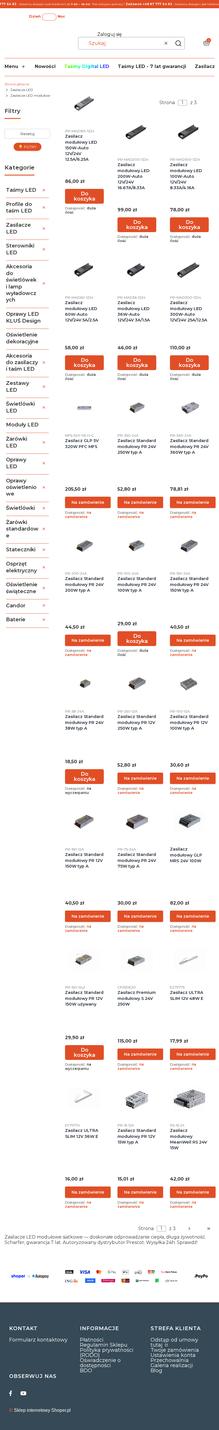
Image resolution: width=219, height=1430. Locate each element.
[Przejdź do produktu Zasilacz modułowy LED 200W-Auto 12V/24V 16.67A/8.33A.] (137, 132)
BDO (86, 1370)
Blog (156, 1370)
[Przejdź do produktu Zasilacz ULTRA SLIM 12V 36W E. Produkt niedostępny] (84, 1097)
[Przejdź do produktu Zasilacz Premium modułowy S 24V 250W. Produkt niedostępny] (137, 959)
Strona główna (17, 84)
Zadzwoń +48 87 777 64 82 (142, 4)
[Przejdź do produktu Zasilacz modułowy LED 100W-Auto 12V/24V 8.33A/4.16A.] (189, 132)
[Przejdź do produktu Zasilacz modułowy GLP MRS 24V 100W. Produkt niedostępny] (189, 821)
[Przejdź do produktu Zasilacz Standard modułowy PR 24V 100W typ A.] (137, 545)
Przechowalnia (170, 1360)
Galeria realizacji (172, 1365)
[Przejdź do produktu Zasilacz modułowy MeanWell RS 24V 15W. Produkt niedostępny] (189, 1099)
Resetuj (28, 133)
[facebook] (12, 1393)
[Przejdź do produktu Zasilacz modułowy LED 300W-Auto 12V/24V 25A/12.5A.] (189, 269)
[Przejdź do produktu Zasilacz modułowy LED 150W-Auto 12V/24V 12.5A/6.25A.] (84, 103)
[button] (178, 43)
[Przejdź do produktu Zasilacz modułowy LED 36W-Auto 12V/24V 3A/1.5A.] (137, 269)
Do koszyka (84, 196)
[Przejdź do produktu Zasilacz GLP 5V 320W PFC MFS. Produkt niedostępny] (84, 407)
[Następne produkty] (189, 1228)
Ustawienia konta (173, 1355)
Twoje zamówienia (175, 1350)
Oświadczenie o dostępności (100, 1363)
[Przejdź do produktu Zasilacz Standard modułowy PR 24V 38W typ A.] (84, 683)
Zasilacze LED (21, 90)
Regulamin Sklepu (103, 1345)
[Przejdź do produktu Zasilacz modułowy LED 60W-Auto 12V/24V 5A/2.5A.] (84, 269)
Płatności (92, 1340)
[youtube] (23, 1393)
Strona (167, 102)
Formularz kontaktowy (38, 1340)
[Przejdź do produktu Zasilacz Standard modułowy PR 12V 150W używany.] (84, 959)
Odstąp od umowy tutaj (174, 1342)
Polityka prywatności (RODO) (106, 1352)
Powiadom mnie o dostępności (88, 502)
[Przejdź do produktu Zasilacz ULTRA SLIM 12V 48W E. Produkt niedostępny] (189, 959)
